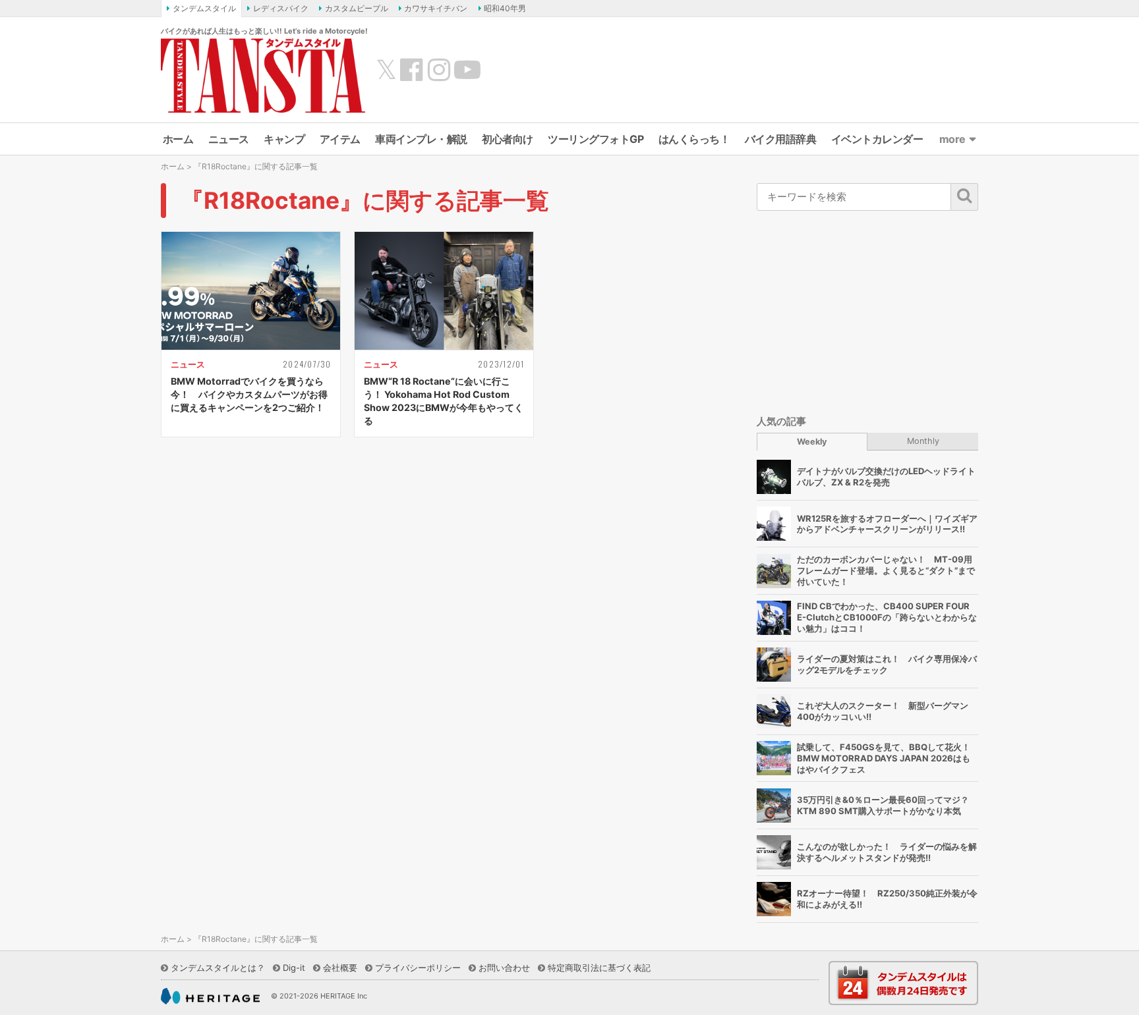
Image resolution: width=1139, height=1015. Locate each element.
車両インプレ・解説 (421, 139)
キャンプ (284, 139)
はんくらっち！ (694, 139)
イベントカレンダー (877, 139)
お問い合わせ (504, 967)
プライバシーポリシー (418, 967)
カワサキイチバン (435, 8)
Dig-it (294, 967)
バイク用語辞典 (781, 139)
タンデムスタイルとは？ (218, 967)
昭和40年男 (505, 8)
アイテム (340, 139)
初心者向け (507, 139)
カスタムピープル (356, 8)
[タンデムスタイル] (263, 75)
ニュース (228, 139)
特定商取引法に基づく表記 (599, 967)
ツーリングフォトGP (595, 139)
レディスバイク (280, 8)
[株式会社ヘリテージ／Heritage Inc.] (210, 996)
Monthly (923, 441)
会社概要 (340, 967)
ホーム (178, 139)
